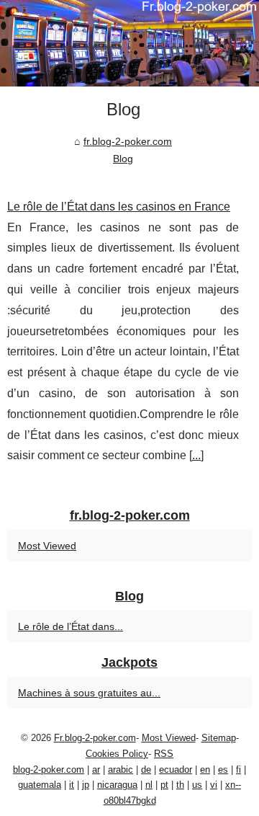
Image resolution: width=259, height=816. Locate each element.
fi (238, 769)
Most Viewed (47, 545)
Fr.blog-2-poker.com (95, 737)
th (180, 784)
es (223, 769)
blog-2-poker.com (48, 769)
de (146, 769)
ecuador (175, 769)
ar (96, 769)
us (197, 784)
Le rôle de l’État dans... (70, 626)
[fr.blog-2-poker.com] (129, 43)
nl (149, 784)
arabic (120, 769)
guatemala (39, 784)
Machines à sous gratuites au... (89, 693)
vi (213, 784)
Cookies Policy (117, 753)
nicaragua (117, 784)
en (205, 769)
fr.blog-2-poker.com (127, 141)
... (196, 455)
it (71, 784)
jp (85, 784)
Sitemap (218, 737)
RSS (163, 753)
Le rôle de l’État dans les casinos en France (118, 206)
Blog (123, 158)
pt (164, 784)
